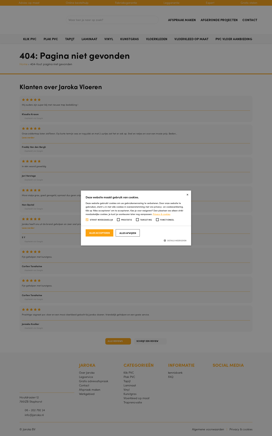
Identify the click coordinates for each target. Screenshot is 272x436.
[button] (136, 240)
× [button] (187, 194)
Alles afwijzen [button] (127, 233)
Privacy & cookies (161, 213)
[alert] (136, 218)
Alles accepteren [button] (99, 232)
